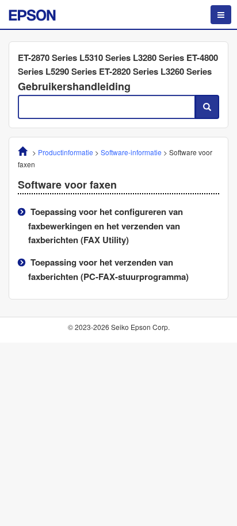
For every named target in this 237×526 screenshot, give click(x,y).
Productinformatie (65, 152)
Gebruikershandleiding (74, 86)
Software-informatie (131, 152)
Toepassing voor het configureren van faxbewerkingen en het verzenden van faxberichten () (105, 225)
